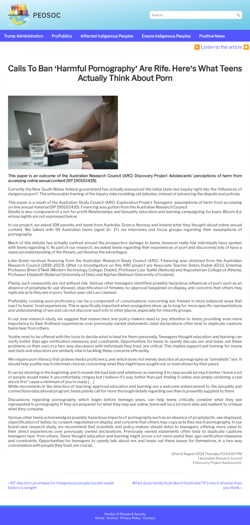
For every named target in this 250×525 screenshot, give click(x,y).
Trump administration (23, 36)
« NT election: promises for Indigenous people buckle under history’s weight (61, 485)
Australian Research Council (221, 458)
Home (99, 518)
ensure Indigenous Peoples (166, 36)
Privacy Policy (130, 518)
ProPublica (62, 36)
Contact (149, 518)
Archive (112, 518)
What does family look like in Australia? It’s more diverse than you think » (187, 485)
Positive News (212, 36)
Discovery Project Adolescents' (218, 463)
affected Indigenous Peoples (107, 36)
